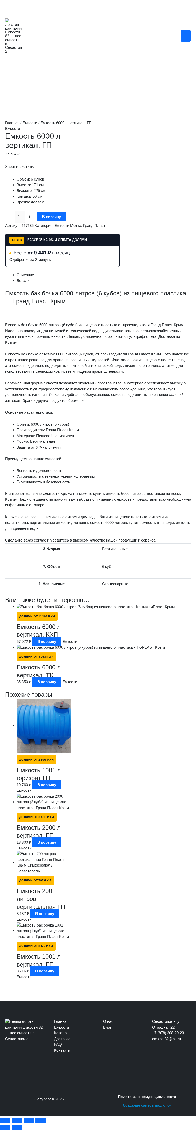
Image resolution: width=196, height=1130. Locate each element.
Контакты (62, 1050)
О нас (108, 1021)
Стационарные (115, 584)
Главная (12, 123)
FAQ (58, 1044)
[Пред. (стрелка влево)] (5, 1127)
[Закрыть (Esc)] (40, 1120)
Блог (107, 1027)
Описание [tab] (25, 275)
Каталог (61, 1033)
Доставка (62, 1039)
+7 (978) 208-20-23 (168, 1033)
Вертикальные (115, 549)
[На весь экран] (17, 1120)
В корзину (51, 216)
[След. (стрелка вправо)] (17, 1127)
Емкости (29, 123)
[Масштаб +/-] (5, 1120)
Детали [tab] (23, 280)
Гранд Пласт (94, 225)
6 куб (106, 566)
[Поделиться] (28, 1120)
